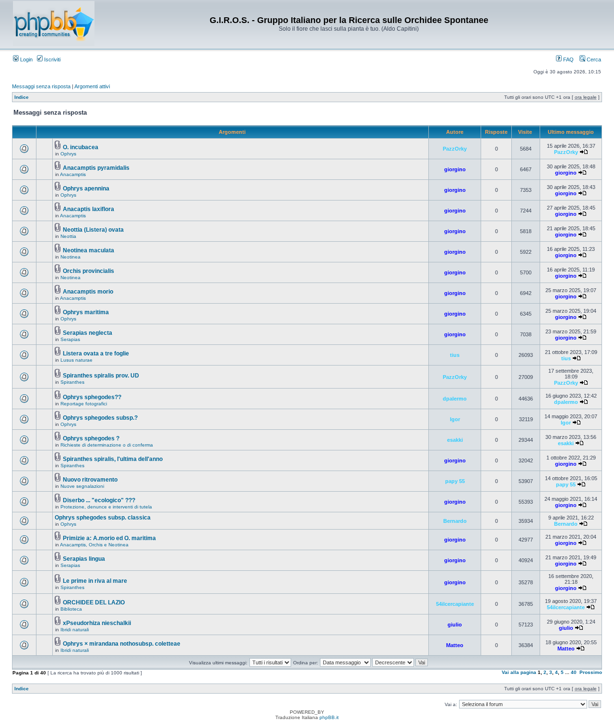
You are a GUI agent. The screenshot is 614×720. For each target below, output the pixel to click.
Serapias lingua (84, 558)
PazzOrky (455, 149)
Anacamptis (73, 174)
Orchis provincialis (88, 271)
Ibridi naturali (74, 629)
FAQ (568, 59)
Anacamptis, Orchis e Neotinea (94, 544)
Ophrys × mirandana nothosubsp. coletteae (121, 643)
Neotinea (70, 257)
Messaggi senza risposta (41, 86)
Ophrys (68, 153)
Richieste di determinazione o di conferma (106, 445)
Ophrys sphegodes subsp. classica (103, 517)
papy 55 (455, 481)
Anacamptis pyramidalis (96, 168)
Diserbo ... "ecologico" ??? (99, 500)
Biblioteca (71, 609)
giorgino (455, 169)
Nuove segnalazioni (82, 486)
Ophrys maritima (86, 312)
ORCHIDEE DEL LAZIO (94, 602)
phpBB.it (329, 717)
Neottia (68, 236)
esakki (455, 440)
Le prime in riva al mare (95, 581)
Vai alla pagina (519, 672)
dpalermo (455, 398)
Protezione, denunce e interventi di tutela (106, 506)
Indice (21, 97)
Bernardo (455, 521)
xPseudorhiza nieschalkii (97, 623)
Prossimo (590, 672)
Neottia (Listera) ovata (93, 229)
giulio (455, 624)
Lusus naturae (76, 360)
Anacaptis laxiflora (88, 209)
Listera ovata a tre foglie (96, 353)
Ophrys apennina (86, 188)
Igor (455, 419)
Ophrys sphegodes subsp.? (100, 417)
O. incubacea (80, 147)
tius (455, 355)
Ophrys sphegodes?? (92, 397)
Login (26, 59)
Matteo (454, 645)
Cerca (593, 59)
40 (574, 672)
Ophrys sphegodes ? (91, 438)
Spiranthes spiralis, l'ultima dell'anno (113, 459)
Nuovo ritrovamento (90, 479)
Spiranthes (72, 382)
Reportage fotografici (83, 403)
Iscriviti (51, 59)
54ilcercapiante (455, 604)
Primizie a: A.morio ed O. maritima (109, 538)
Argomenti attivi (92, 86)
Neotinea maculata (88, 250)
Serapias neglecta (87, 333)
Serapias (70, 339)
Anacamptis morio (88, 291)
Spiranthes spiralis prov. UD (101, 375)
